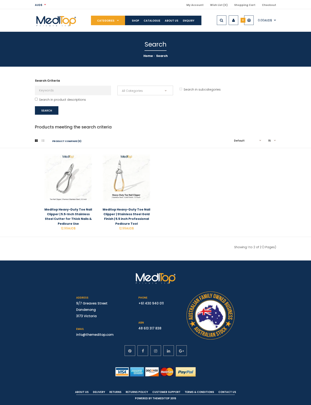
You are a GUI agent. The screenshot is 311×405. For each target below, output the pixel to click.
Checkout (269, 5)
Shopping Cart (244, 5)
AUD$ (38, 5)
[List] (42, 140)
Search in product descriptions (62, 100)
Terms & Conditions (199, 392)
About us (82, 392)
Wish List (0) (219, 5)
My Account (195, 5)
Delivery (99, 392)
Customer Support (166, 392)
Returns (115, 392)
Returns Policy (137, 392)
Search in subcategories (202, 89)
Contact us (227, 392)
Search (162, 56)
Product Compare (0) (66, 141)
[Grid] (36, 140)
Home (148, 56)
